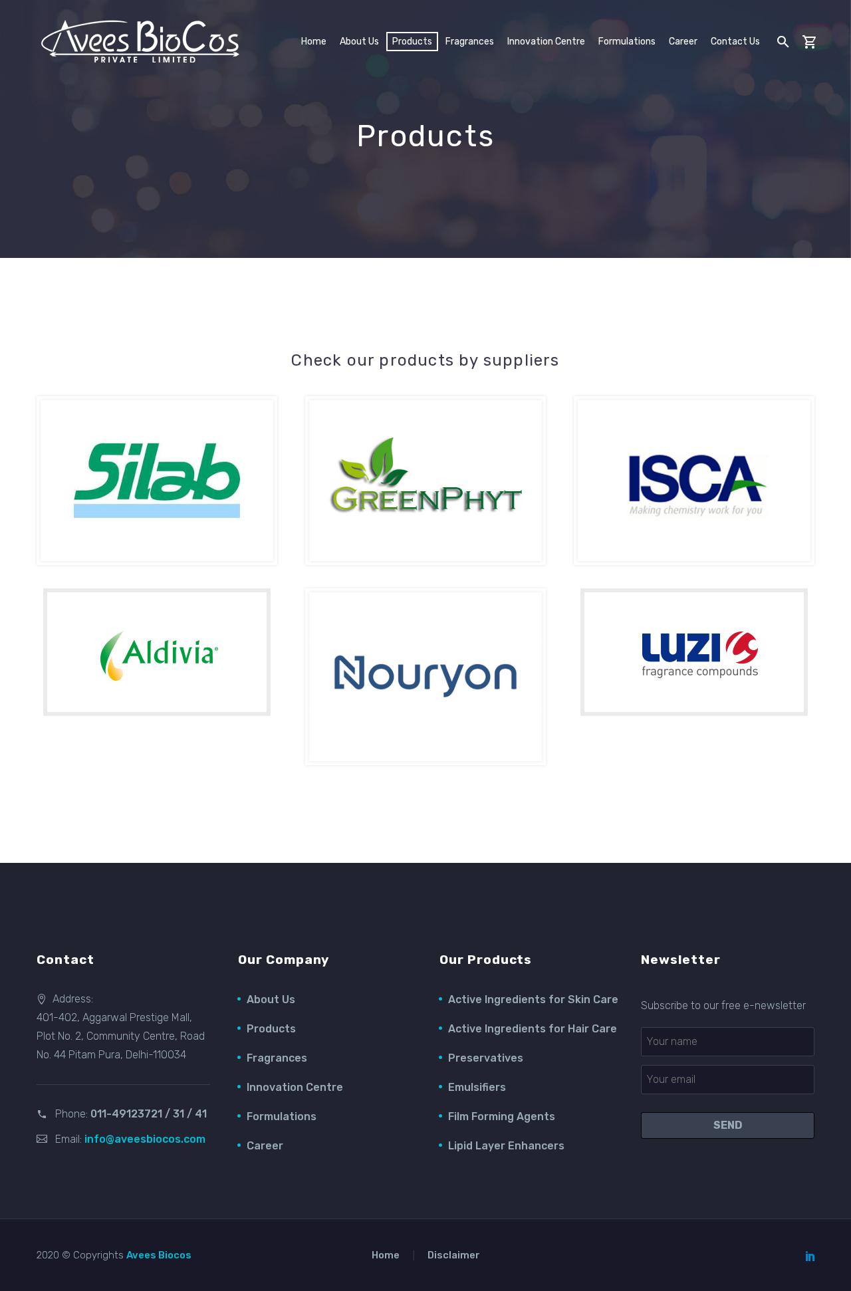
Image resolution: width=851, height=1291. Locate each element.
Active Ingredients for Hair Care (532, 1028)
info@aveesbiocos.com (144, 1139)
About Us (271, 999)
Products (271, 1028)
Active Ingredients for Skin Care (533, 999)
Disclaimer (453, 1255)
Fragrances (469, 41)
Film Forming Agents (501, 1116)
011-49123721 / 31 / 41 (148, 1114)
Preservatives (485, 1058)
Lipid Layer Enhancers (506, 1145)
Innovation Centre (546, 41)
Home (313, 41)
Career (683, 41)
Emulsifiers (477, 1087)
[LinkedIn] (810, 1255)
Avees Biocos (158, 1255)
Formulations (627, 41)
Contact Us (735, 41)
